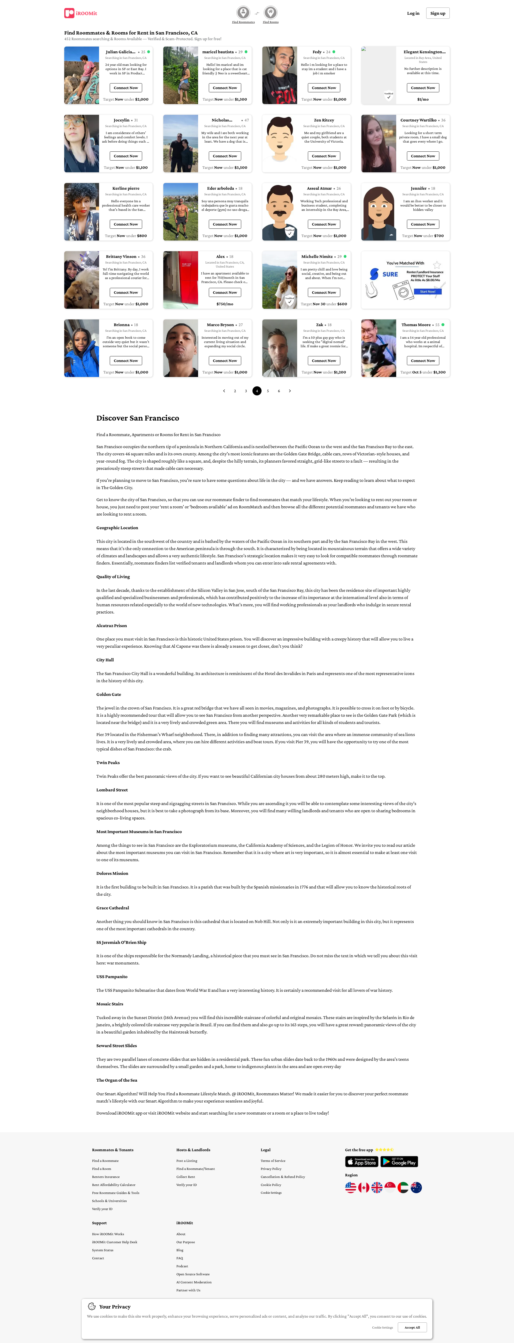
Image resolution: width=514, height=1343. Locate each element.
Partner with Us (188, 1290)
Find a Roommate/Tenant (195, 1168)
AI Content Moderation (194, 1282)
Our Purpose (185, 1242)
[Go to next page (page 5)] (289, 390)
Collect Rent (185, 1176)
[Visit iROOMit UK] (377, 1192)
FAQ (179, 1258)
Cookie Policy (271, 1184)
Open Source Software (193, 1274)
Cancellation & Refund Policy (283, 1176)
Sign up (437, 13)
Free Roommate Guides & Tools (115, 1193)
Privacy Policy (271, 1168)
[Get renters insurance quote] (405, 280)
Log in (413, 13)
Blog (179, 1250)
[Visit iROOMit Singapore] (390, 1192)
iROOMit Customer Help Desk (114, 1242)
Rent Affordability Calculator (113, 1184)
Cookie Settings (271, 1193)
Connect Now (126, 87)
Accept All (412, 1327)
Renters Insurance (106, 1176)
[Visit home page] (80, 13)
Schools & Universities (109, 1201)
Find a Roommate (105, 1160)
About (181, 1234)
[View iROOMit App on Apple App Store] (362, 1166)
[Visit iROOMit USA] (350, 1192)
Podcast (182, 1266)
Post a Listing (186, 1160)
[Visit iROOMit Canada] (363, 1192)
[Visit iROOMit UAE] (403, 1192)
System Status (103, 1250)
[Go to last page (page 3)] (224, 390)
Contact (98, 1258)
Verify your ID (102, 1209)
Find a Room (101, 1168)
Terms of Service (273, 1160)
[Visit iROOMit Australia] (416, 1192)
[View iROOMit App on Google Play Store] (399, 1166)
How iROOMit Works (108, 1234)
